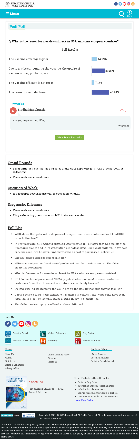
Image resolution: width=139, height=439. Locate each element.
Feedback (52, 361)
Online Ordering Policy (59, 354)
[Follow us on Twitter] (120, 3)
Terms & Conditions (14, 364)
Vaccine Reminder (100, 357)
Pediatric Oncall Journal (102, 361)
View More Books (84, 400)
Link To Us (10, 361)
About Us (9, 354)
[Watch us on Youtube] (124, 3)
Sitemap (52, 358)
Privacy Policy (12, 368)
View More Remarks (69, 137)
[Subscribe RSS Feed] (133, 3)
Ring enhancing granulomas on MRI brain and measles (49, 215)
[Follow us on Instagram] (128, 3)
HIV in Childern (98, 354)
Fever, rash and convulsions (31, 177)
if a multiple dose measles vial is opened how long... (46, 193)
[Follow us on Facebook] (116, 3)
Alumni (8, 357)
